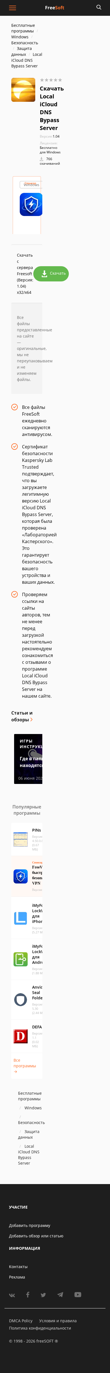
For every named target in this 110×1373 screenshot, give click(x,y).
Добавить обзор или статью (36, 1235)
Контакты (18, 1266)
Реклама (17, 1277)
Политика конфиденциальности (40, 1328)
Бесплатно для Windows (50, 150)
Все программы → (25, 1065)
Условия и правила (58, 1320)
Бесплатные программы (23, 28)
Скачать (58, 273)
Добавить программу (29, 1225)
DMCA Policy (20, 1320)
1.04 (50, 136)
